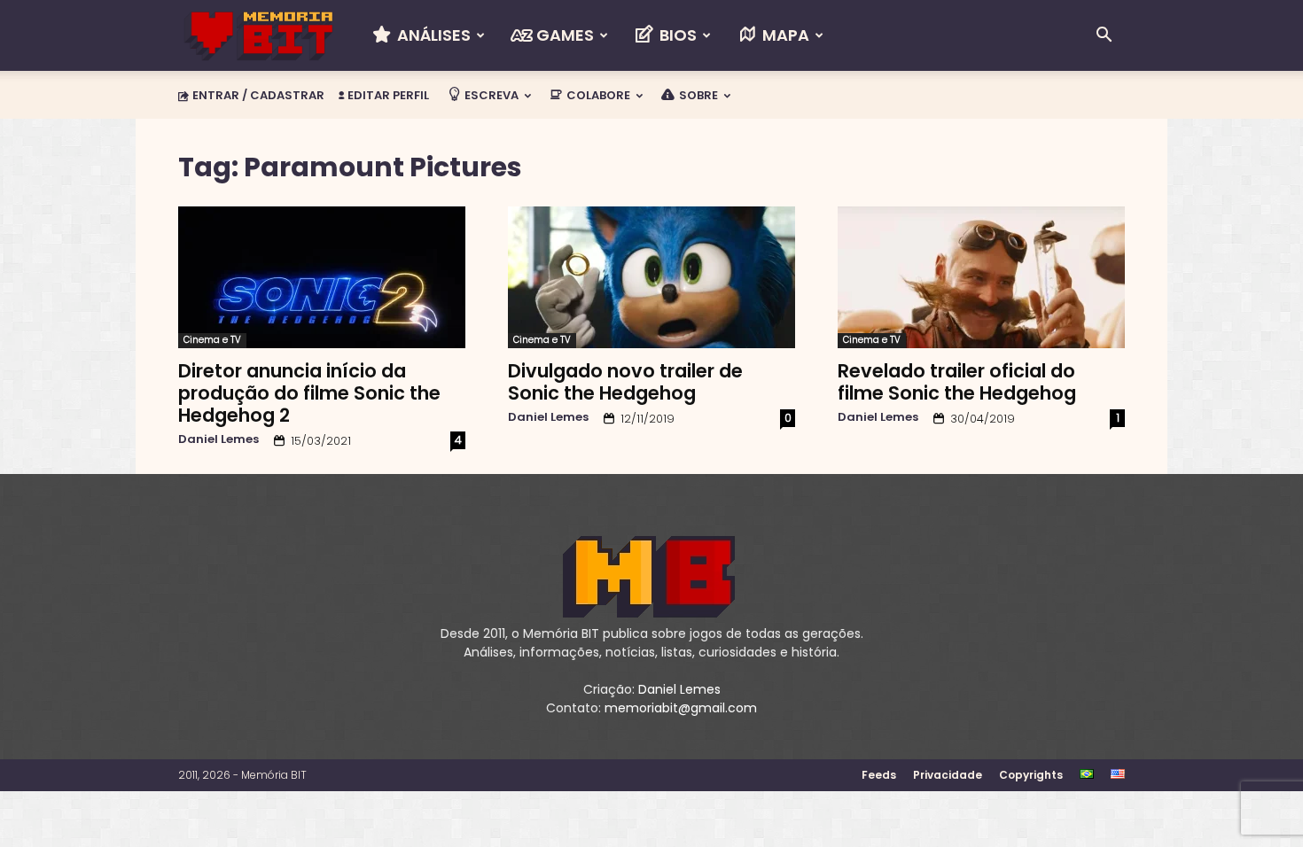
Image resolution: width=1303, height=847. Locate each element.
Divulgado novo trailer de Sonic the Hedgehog (625, 382)
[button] (1103, 36)
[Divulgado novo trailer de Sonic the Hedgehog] (651, 277)
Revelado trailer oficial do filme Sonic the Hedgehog (957, 382)
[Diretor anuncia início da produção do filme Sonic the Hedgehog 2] (321, 277)
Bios (676, 35)
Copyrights (1031, 774)
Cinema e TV (212, 339)
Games (563, 35)
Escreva (490, 95)
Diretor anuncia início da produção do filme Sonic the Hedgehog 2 (309, 393)
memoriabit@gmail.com (681, 708)
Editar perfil (387, 95)
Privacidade (947, 774)
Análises (432, 35)
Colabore (597, 95)
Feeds (879, 774)
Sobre (697, 95)
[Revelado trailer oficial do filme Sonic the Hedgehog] (981, 277)
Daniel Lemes (218, 439)
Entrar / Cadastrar (258, 95)
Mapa (784, 35)
